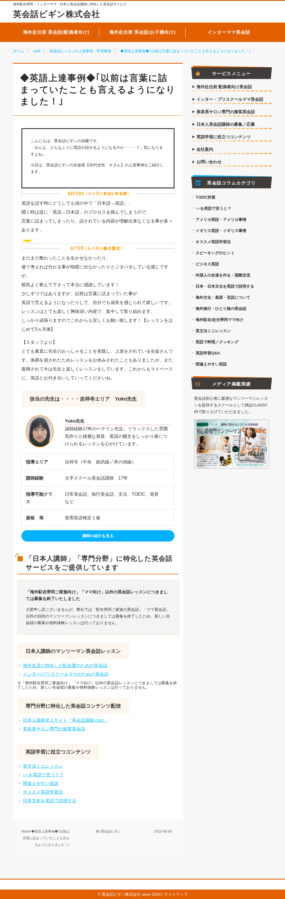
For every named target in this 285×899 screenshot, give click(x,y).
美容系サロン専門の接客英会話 (54, 729)
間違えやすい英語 (40, 783)
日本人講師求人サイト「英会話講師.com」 (65, 720)
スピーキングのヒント (215, 253)
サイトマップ (176, 894)
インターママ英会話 (229, 32)
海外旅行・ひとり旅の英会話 (221, 308)
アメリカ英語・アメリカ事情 (221, 219)
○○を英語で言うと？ (43, 774)
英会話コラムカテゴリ (231, 183)
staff (36, 51)
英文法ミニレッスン (43, 766)
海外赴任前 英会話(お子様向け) (142, 32)
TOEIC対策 (205, 197)
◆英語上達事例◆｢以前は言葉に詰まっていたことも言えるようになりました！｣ (185, 51)
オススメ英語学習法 (43, 792)
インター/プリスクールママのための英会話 (66, 674)
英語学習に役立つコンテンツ (223, 137)
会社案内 (204, 149)
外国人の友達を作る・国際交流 (223, 275)
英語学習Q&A (208, 353)
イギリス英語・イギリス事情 (221, 230)
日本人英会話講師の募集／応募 (225, 124)
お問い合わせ (209, 162)
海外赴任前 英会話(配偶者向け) (56, 32)
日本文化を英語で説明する (49, 800)
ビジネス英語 (207, 264)
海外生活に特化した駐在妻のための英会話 (65, 665)
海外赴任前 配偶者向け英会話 (224, 87)
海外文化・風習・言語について (223, 297)
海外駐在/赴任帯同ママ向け (220, 319)
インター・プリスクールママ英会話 (229, 99)
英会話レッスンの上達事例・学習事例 (80, 51)
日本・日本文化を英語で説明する (225, 286)
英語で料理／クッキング (217, 342)
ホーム (18, 51)
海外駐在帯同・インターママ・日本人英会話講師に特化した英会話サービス (70, 4)
